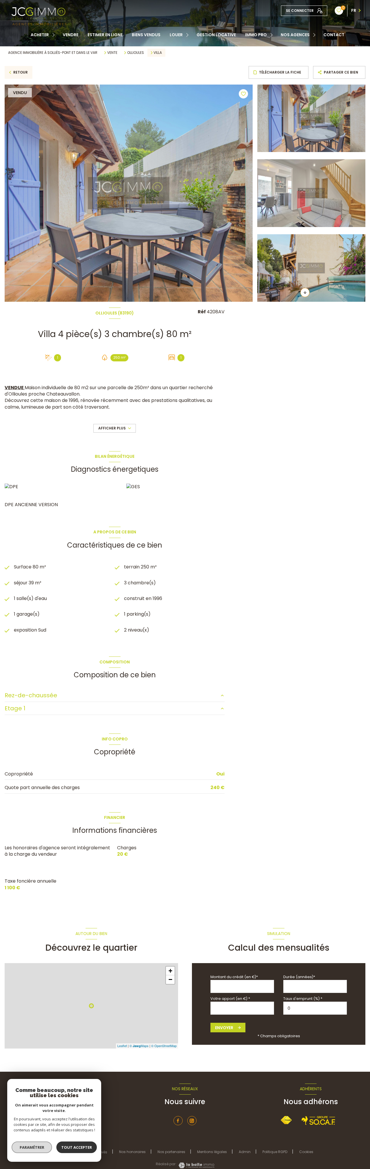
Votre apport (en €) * (230, 998)
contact (333, 35)
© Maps (139, 1045)
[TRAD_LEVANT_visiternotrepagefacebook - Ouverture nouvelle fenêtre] (178, 1120)
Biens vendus (146, 35)
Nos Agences (295, 35)
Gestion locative (216, 35)
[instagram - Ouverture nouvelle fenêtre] (192, 1120)
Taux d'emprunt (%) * (302, 998)
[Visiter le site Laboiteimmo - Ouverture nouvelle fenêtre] (195, 1165)
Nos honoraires (132, 1151)
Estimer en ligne (105, 35)
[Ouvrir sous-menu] (54, 35)
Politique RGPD (274, 1151)
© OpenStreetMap (164, 1045)
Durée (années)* (299, 976)
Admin (245, 1151)
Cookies (306, 1152)
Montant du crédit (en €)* (234, 976)
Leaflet (122, 1045)
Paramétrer (32, 1147)
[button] (305, 292)
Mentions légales (212, 1151)
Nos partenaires (171, 1151)
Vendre (70, 35)
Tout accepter (76, 1147)
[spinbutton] (315, 1008)
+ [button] (170, 970)
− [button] (170, 979)
